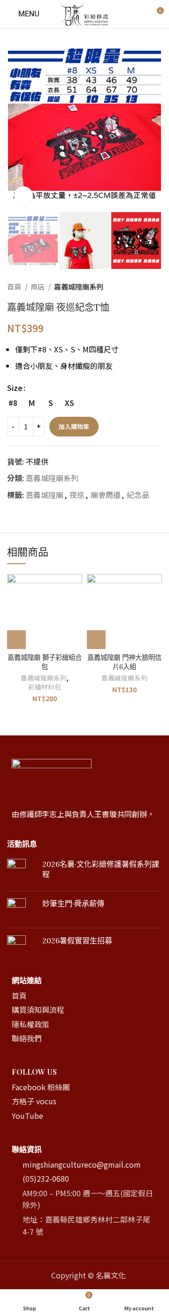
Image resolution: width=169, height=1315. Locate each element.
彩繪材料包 (44, 686)
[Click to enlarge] (23, 195)
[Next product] (157, 286)
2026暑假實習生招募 (77, 940)
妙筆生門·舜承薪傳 (73, 903)
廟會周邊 (106, 494)
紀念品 (138, 494)
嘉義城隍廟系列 (78, 286)
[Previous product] (138, 286)
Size (15, 387)
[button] (16, 639)
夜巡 (76, 494)
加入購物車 (74, 426)
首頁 (15, 286)
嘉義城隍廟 (44, 494)
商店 (38, 286)
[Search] (139, 14)
